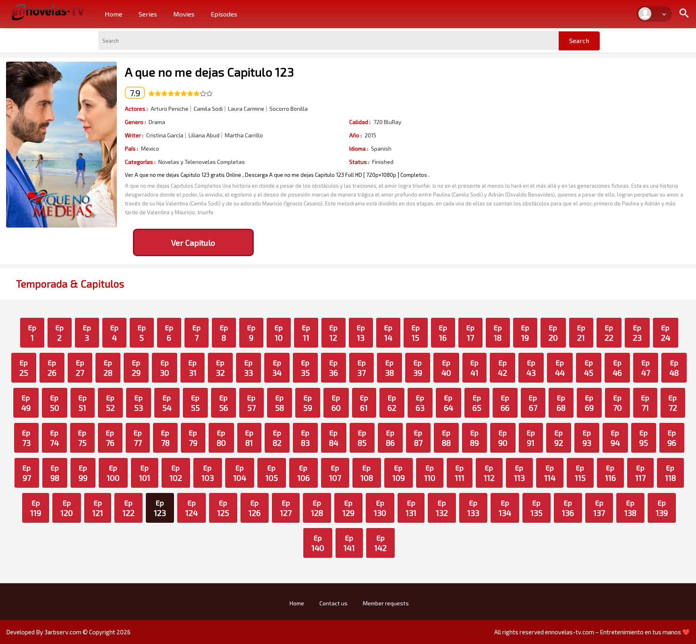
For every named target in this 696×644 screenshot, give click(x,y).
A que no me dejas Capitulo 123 (209, 71)
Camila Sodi (208, 109)
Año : (355, 135)
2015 (370, 135)
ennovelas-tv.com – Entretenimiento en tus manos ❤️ (617, 632)
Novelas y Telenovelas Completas (201, 162)
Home (113, 14)
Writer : (134, 135)
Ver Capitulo (193, 242)
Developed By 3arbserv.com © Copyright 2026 (68, 632)
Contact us (333, 603)
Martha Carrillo (244, 135)
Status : (359, 161)
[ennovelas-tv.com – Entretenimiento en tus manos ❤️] (48, 11)
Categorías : (140, 161)
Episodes (224, 14)
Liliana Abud (204, 135)
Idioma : (358, 148)
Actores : (136, 108)
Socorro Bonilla (288, 109)
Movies (184, 14)
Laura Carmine (246, 109)
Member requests (386, 603)
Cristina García (164, 135)
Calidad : (360, 121)
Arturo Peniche (169, 109)
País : (131, 148)
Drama (157, 122)
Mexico (150, 148)
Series (148, 14)
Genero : (135, 121)
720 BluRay (387, 122)
